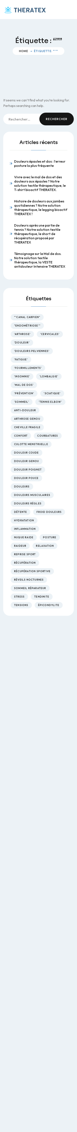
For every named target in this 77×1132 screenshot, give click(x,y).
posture (49, 537)
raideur (20, 545)
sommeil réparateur (30, 588)
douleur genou (26, 461)
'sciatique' (52, 393)
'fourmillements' (28, 367)
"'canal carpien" (27, 317)
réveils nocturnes (29, 579)
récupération (25, 562)
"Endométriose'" (27, 325)
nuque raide (23, 537)
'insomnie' (22, 376)
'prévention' (24, 393)
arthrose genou (27, 418)
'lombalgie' (49, 376)
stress (19, 596)
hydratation (24, 520)
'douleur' (22, 342)
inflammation (25, 528)
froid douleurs (49, 511)
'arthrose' (22, 334)
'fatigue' (21, 359)
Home (23, 51)
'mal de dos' (24, 384)
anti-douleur (25, 410)
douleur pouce (26, 478)
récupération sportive (32, 571)
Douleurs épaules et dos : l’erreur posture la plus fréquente (39, 163)
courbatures (47, 435)
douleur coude (26, 452)
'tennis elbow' (50, 401)
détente (20, 511)
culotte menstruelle (31, 444)
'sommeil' (21, 401)
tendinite (41, 596)
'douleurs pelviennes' (31, 351)
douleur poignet (28, 469)
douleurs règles (27, 503)
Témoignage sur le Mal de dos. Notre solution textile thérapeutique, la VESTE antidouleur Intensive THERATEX (39, 260)
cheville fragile (27, 427)
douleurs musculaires (32, 495)
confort (21, 435)
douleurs (22, 486)
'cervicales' (49, 334)
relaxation (45, 545)
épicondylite (48, 605)
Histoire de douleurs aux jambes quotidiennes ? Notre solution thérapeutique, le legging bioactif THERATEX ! (40, 207)
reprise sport (25, 554)
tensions (21, 605)
